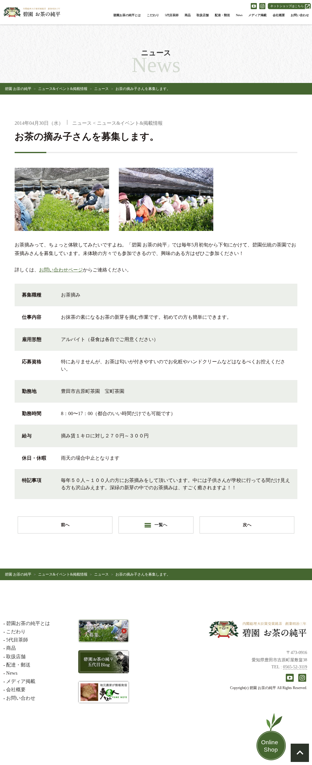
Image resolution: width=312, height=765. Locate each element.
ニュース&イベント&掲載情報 (62, 89)
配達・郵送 (222, 15)
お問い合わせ (300, 15)
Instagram (262, 6)
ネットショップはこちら (287, 6)
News (239, 15)
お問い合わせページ (61, 269)
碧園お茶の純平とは (127, 15)
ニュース (101, 89)
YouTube (254, 6)
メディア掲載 (257, 15)
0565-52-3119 (295, 667)
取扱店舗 (203, 15)
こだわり (153, 15)
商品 (188, 15)
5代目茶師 (172, 15)
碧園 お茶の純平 (18, 89)
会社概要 (279, 15)
